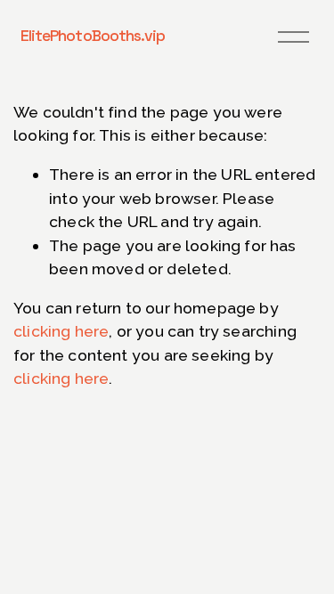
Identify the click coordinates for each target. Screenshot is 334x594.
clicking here (61, 330)
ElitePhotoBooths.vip (92, 35)
